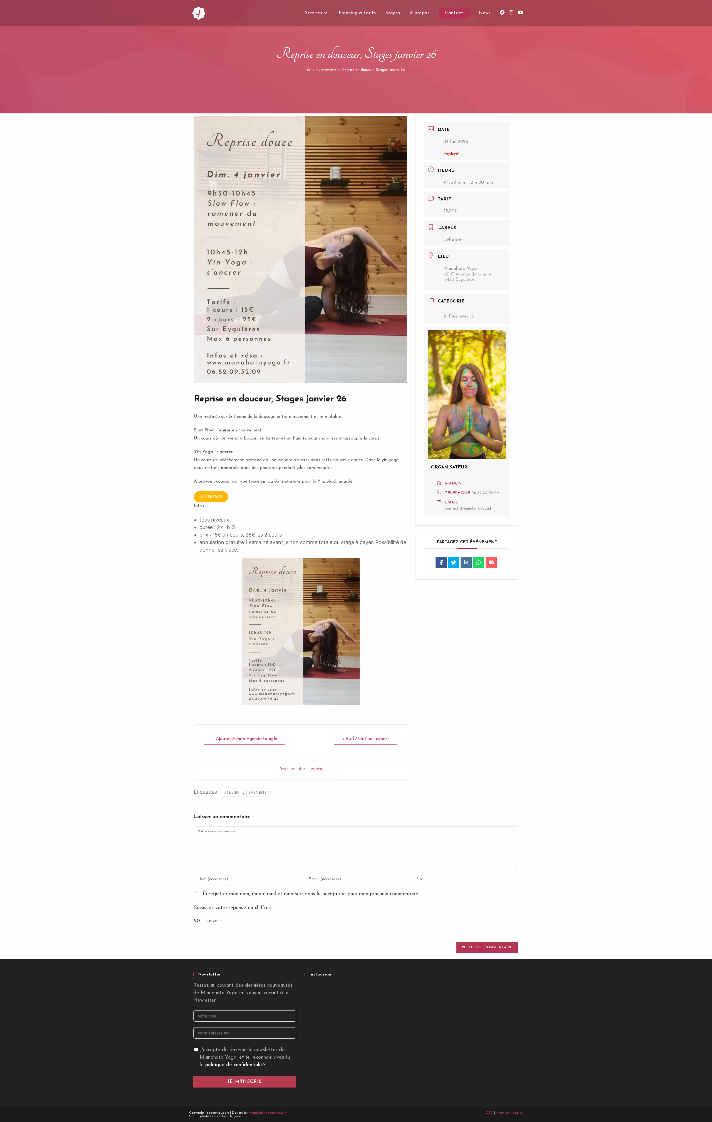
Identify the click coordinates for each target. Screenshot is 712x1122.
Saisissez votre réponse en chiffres (232, 907)
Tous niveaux (461, 316)
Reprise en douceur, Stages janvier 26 (373, 70)
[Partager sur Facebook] (441, 562)
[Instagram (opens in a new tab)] (511, 12)
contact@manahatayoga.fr (469, 509)
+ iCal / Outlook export (365, 739)
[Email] (491, 562)
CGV (489, 1112)
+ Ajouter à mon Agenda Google (244, 739)
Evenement (260, 793)
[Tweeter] (453, 562)
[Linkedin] (466, 562)
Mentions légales (509, 1112)
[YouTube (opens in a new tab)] (520, 12)
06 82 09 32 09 (485, 493)
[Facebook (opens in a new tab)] (502, 12)
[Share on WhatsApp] (478, 562)
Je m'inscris (245, 1081)
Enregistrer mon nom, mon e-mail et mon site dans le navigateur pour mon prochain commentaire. (311, 894)
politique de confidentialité (235, 1065)
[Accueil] (309, 70)
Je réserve (210, 497)
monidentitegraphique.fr (268, 1112)
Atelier (232, 793)
